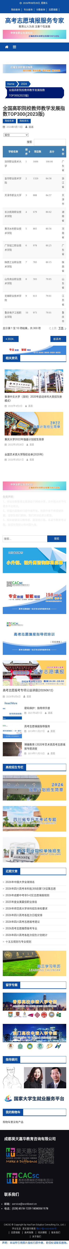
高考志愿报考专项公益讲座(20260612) (28, 690)
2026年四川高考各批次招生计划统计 (26, 935)
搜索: (30, 141)
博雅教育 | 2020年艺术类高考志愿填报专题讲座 (44, 746)
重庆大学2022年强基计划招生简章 (24, 439)
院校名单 (9, 121)
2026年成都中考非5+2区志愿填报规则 (27, 895)
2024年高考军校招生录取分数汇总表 (13, 339)
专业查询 (28, 9)
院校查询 (15, 9)
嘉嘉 (31, 127)
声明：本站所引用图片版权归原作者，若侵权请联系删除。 (35, 1242)
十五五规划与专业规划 (18, 941)
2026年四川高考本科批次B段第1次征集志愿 (31, 888)
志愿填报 (53, 9)
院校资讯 (24, 121)
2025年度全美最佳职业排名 (21, 901)
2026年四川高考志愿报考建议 (23, 921)
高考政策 (28, 1232)
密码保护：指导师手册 (37, 708)
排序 (26, 151)
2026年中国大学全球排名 (20, 882)
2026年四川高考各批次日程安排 (24, 915)
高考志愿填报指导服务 (37, 726)
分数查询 (40, 9)
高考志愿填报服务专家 (34, 20)
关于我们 (36, 1236)
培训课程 (42, 1232)
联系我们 (55, 1232)
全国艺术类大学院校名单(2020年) (24, 454)
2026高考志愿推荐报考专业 (21, 928)
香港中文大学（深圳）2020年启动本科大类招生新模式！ (33, 398)
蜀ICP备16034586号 (46, 1228)
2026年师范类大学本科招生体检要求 (26, 908)
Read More (11, 703)
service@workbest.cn (24, 1203)
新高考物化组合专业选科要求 (59, 339)
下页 (60, 328)
